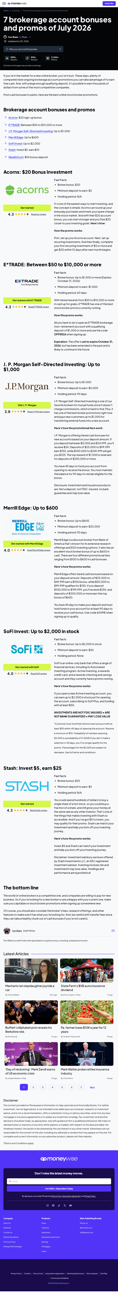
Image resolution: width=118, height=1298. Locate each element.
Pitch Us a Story (9, 1242)
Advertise (7, 1228)
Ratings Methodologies (12, 1246)
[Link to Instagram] (47, 1205)
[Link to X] (65, 1205)
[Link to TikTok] (59, 1205)
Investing (45, 1228)
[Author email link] (113, 931)
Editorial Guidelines (11, 1237)
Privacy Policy (90, 1196)
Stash (12, 149)
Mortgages (46, 1246)
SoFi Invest (15, 143)
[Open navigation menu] (4, 3)
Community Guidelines (60, 1278)
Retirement (46, 1232)
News (44, 1223)
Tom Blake (13, 37)
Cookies (27, 1273)
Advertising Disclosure (75, 1273)
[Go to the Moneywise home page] (17, 3)
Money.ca (84, 1223)
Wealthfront (15, 157)
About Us (7, 1223)
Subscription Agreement (71, 1196)
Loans (44, 1251)
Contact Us (7, 1232)
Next (92, 1087)
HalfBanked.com (86, 1232)
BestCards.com (86, 1228)
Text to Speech (92, 1273)
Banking (45, 1242)
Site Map (103, 1273)
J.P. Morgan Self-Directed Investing (30, 131)
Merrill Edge (15, 137)
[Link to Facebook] (53, 1205)
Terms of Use (56, 1196)
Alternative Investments (51, 1237)
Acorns (12, 117)
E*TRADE (14, 124)
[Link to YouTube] (70, 1205)
